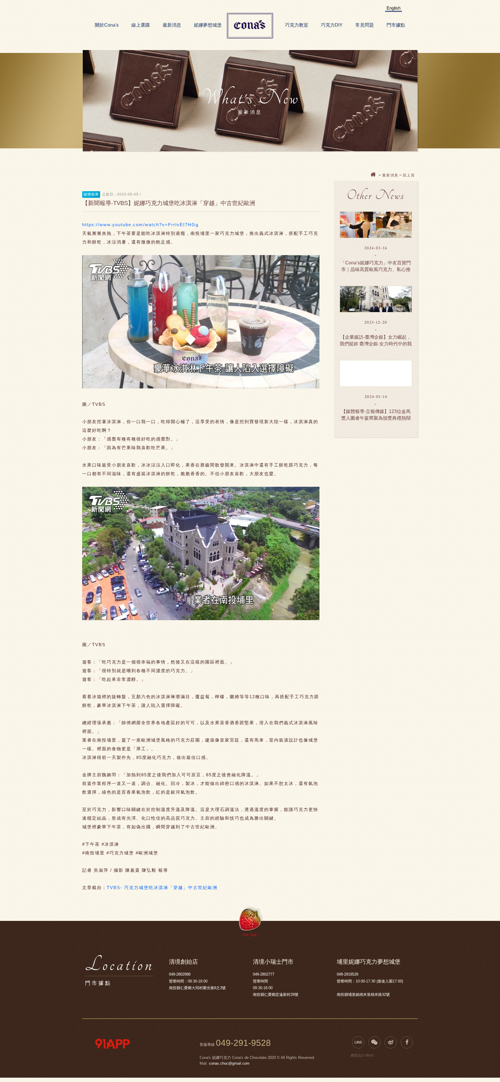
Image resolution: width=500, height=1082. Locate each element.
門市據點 (396, 25)
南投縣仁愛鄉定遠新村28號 (275, 994)
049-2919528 (347, 974)
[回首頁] (374, 175)
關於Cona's (107, 25)
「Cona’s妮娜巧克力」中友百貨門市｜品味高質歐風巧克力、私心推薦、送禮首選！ (376, 269)
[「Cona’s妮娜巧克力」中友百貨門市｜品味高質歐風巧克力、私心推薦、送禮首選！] (376, 225)
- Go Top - (250, 934)
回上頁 (409, 175)
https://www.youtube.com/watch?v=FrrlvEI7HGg (140, 224)
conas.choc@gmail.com (229, 1063)
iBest (369, 1055)
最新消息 (172, 25)
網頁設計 (358, 1055)
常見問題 (364, 25)
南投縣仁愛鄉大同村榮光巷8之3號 (197, 988)
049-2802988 (179, 974)
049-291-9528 (243, 1043)
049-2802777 (263, 974)
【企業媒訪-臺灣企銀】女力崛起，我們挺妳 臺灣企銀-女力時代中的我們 (376, 344)
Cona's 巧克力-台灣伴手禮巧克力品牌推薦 (250, 26)
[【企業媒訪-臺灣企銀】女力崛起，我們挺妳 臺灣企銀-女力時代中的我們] (376, 299)
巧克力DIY (332, 25)
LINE (358, 1042)
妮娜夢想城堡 (208, 25)
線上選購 (140, 25)
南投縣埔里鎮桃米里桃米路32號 (363, 994)
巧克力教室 (296, 25)
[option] (112, 1044)
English (393, 7)
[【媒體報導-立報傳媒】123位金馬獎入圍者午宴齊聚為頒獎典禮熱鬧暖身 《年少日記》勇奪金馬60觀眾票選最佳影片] (376, 373)
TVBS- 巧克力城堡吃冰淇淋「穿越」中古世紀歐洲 (162, 887)
